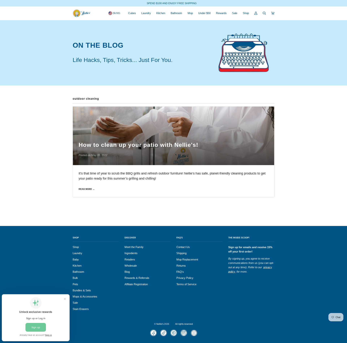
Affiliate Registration (136, 284)
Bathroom (78, 271)
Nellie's (160, 324)
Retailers (130, 259)
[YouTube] (193, 335)
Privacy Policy (184, 278)
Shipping (181, 253)
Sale (75, 302)
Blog (127, 271)
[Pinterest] (173, 335)
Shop (76, 247)
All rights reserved (184, 324)
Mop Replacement (187, 259)
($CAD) (116, 19)
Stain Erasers (81, 309)
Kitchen (77, 265)
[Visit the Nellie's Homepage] (82, 13)
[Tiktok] (163, 335)
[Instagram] (183, 335)
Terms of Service (186, 284)
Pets (75, 284)
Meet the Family (134, 247)
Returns (181, 265)
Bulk (75, 278)
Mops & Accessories (85, 296)
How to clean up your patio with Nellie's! (138, 145)
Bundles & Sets (82, 290)
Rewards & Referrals (137, 278)
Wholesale (131, 265)
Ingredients (131, 253)
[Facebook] (153, 335)
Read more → (87, 189)
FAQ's (180, 271)
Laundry (77, 253)
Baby (76, 259)
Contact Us (183, 247)
